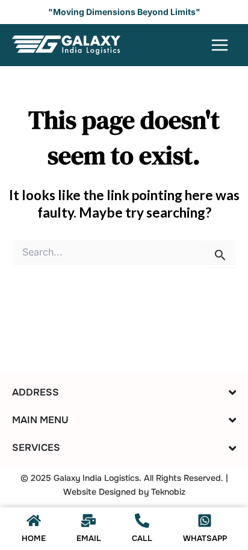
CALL (142, 538)
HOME (34, 538)
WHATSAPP (205, 538)
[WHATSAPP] (204, 520)
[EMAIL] (88, 520)
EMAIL (88, 538)
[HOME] (33, 520)
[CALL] (142, 520)
